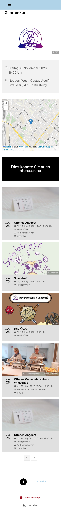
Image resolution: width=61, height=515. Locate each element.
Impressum (41, 480)
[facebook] (23, 482)
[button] (7, 4)
